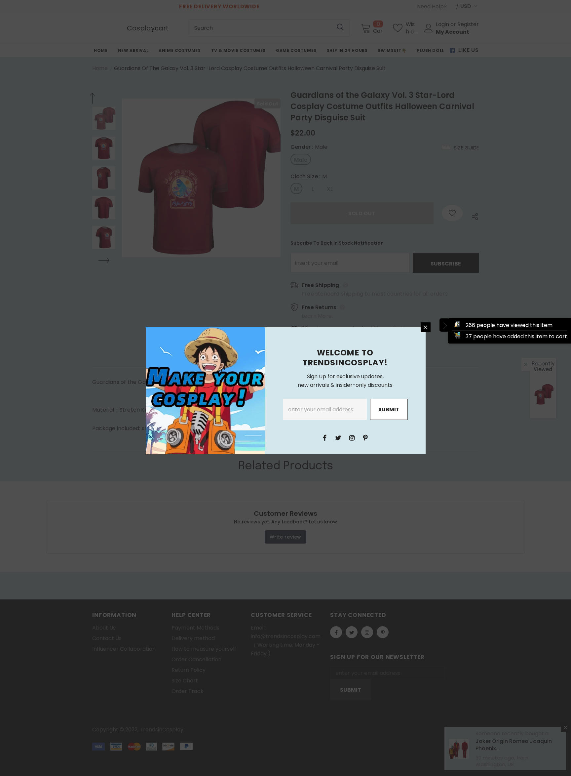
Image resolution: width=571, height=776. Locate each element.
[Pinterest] (365, 437)
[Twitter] (338, 437)
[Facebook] (325, 437)
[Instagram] (352, 437)
